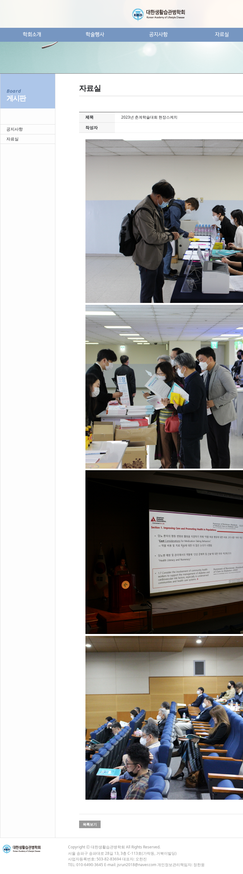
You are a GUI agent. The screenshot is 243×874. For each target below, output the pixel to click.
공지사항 (14, 129)
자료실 (12, 139)
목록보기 (90, 824)
